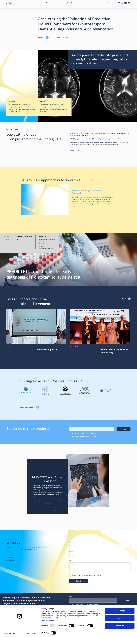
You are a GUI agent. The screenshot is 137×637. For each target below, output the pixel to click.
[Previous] (86, 180)
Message (72, 561)
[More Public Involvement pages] (77, 2)
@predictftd (10, 560)
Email (71, 425)
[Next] (90, 180)
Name (71, 542)
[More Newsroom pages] (103, 2)
